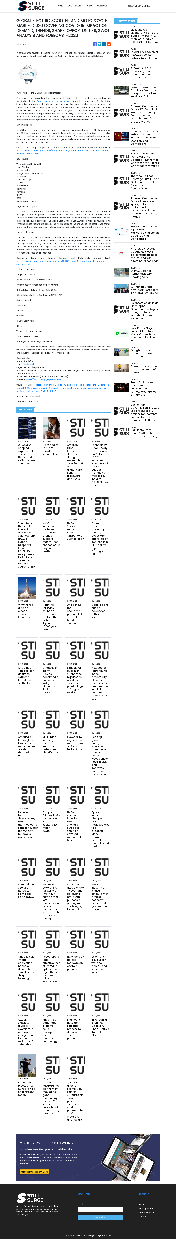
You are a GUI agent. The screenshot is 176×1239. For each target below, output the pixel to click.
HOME (60, 5)
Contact (143, 1216)
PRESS (89, 5)
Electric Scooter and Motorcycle (54, 101)
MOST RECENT (75, 5)
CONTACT (102, 5)
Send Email (28, 364)
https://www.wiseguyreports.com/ (43, 379)
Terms (142, 1204)
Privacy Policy (146, 1208)
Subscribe (100, 1217)
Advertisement (146, 1212)
